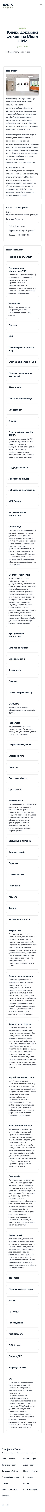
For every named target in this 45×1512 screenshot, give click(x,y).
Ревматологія (16, 800)
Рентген (13, 325)
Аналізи (12, 421)
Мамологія (14, 703)
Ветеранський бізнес (10, 1471)
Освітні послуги (29, 1459)
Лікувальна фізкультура (21, 1289)
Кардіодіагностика (18, 467)
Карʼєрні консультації (10, 1489)
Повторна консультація (20, 398)
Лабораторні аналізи (19, 478)
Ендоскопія (14, 303)
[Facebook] (7, 1505)
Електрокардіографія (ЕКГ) (22, 362)
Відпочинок (28, 1477)
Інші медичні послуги (19, 919)
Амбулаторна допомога (21, 976)
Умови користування (9, 1453)
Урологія (13, 897)
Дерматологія (16, 1235)
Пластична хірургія (18, 778)
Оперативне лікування (20, 744)
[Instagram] (3, 1505)
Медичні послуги (8, 1459)
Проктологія (15, 789)
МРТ (11, 336)
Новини (5, 1483)
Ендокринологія (17, 659)
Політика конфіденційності (26, 1453)
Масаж (12, 1300)
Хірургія (12, 908)
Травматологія (16, 874)
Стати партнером (30, 1489)
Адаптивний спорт (30, 1465)
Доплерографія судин (19, 574)
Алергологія (15, 930)
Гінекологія (14, 1176)
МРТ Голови (15, 501)
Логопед (13, 681)
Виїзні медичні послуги (20, 1125)
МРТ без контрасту (18, 647)
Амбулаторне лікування (21, 1024)
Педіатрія (13, 767)
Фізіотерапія (15, 387)
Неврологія (14, 723)
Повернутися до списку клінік (19, 52)
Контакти (6, 1496)
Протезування (16, 1322)
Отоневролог (15, 409)
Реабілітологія (16, 1334)
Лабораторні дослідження (22, 490)
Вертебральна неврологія (21, 1077)
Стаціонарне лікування (20, 841)
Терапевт (13, 863)
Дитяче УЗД (15, 526)
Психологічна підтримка (11, 1477)
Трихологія (14, 885)
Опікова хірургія (16, 756)
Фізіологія (14, 1278)
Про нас (26, 1483)
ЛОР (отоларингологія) (20, 692)
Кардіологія (15, 670)
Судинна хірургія (17, 852)
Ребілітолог (15, 1345)
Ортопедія (14, 1311)
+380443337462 (23, 235)
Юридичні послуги (30, 1471)
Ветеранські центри (9, 1465)
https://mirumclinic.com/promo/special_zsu (22, 215)
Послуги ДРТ (15, 1356)
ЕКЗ (10, 1378)
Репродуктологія (17, 1367)
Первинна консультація (20, 257)
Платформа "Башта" (12, 1449)
